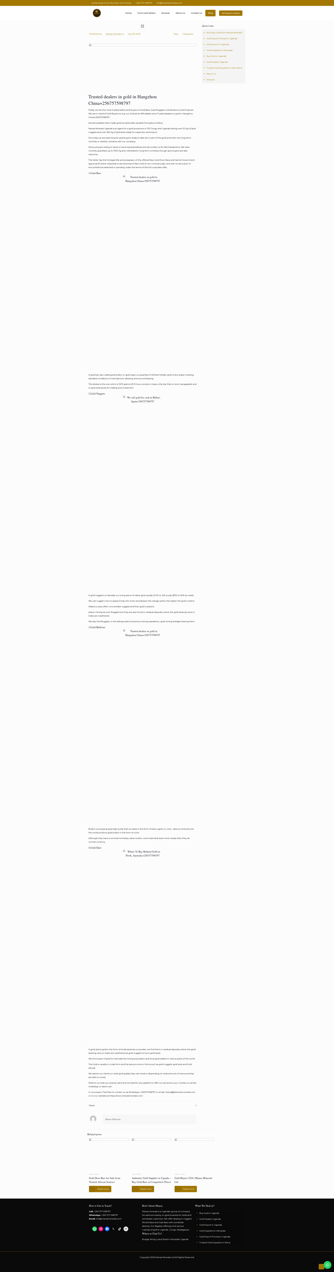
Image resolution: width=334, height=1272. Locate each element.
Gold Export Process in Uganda (221, 38)
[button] (327, 1265)
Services (210, 79)
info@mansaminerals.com (169, 3)
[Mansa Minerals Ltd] (97, 13)
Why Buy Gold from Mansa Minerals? (224, 32)
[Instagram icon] (241, 3)
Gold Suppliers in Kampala (219, 50)
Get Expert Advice (231, 13)
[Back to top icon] (321, 1266)
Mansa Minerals (113, 34)
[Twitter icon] (237, 3)
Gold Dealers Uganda (217, 62)
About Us (211, 74)
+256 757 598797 (143, 3)
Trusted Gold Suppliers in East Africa (224, 68)
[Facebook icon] (234, 3)
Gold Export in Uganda (217, 44)
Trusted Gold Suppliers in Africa (214, 1242)
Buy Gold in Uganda (216, 56)
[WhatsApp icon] (230, 3)
